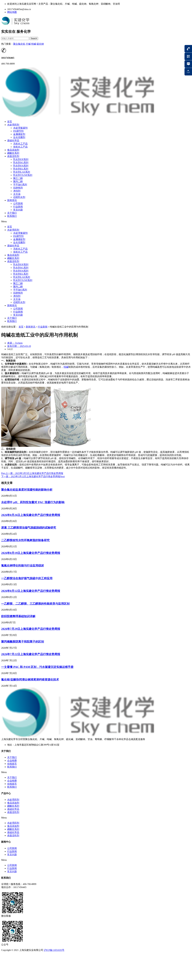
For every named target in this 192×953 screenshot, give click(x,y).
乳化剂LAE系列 (21, 172)
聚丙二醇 (18, 181)
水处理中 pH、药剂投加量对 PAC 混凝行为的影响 (32, 502)
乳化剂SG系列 (20, 162)
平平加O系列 (20, 184)
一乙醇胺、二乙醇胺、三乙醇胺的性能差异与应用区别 (35, 603)
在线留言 (12, 763)
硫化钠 (40, 44)
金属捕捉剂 (19, 134)
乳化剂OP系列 (20, 159)
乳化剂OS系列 (20, 165)
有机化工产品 (20, 146)
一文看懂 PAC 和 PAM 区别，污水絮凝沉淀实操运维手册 (37, 666)
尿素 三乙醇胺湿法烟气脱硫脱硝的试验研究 (28, 527)
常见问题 (18, 209)
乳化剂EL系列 (20, 169)
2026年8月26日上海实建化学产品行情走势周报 (30, 515)
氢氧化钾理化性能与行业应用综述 (22, 565)
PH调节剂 (18, 131)
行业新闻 (18, 206)
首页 (9, 121)
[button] (96, 221)
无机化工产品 (20, 143)
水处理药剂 (13, 124)
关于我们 (12, 213)
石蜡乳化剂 (19, 197)
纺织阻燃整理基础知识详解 (18, 616)
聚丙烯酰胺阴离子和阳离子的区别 (22, 641)
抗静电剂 (18, 187)
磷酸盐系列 (13, 153)
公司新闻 (18, 203)
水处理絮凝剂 (20, 128)
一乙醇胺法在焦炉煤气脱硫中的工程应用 (26, 578)
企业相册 (12, 760)
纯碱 (33, 44)
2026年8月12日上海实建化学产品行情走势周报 (30, 590)
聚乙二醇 (18, 178)
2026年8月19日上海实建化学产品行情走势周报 (30, 552)
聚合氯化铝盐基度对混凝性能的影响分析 (26, 489)
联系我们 (12, 216)
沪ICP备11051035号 (54, 950)
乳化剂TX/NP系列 (22, 175)
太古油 (16, 194)
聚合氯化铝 (19, 44)
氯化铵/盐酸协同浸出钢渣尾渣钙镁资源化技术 (30, 679)
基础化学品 (13, 140)
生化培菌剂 (19, 137)
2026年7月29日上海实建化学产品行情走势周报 (30, 628)
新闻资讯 (12, 200)
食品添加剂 (13, 150)
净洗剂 (16, 191)
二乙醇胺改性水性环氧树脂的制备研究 (25, 540)
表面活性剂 (13, 156)
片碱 (28, 44)
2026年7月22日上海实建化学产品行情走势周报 (30, 654)
